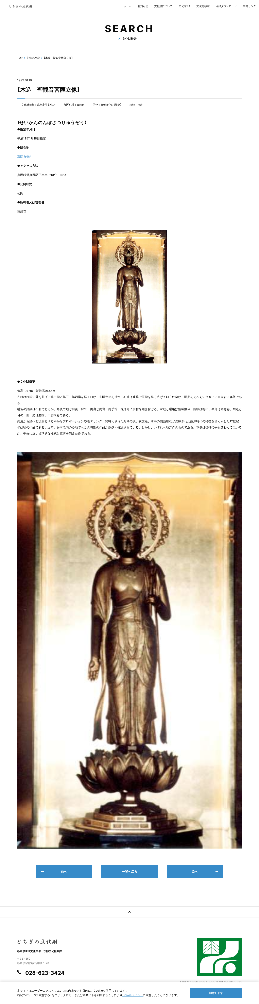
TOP (19, 57)
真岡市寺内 (24, 157)
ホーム (128, 6)
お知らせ (143, 6)
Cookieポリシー (132, 995)
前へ (64, 871)
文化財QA (184, 6)
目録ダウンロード (226, 6)
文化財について (163, 6)
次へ (195, 871)
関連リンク (249, 6)
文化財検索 (203, 6)
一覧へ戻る (129, 871)
